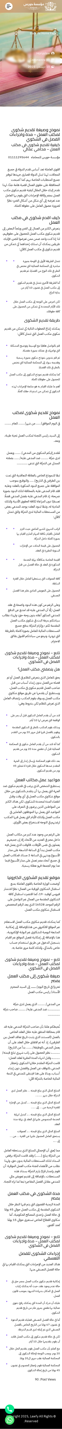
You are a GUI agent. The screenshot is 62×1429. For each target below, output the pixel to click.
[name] (9, 6)
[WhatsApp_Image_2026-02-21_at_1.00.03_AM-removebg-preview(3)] (39, 6)
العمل (30, 249)
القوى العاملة (52, 169)
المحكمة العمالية (33, 362)
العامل (9, 195)
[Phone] (9, 1409)
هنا (30, 927)
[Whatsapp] (9, 1420)
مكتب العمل (44, 333)
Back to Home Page (43, 33)
